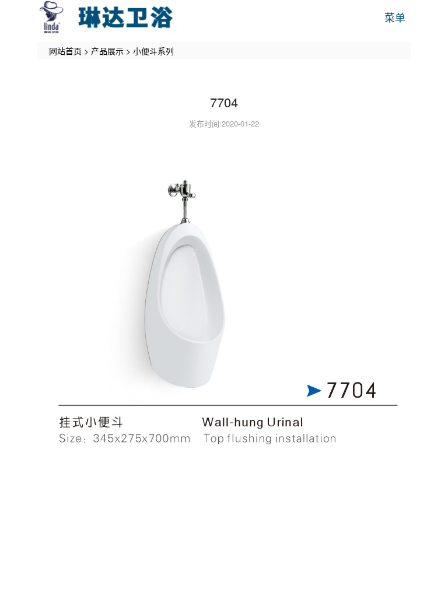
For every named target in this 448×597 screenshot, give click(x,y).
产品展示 (107, 51)
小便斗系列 (153, 51)
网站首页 (65, 51)
